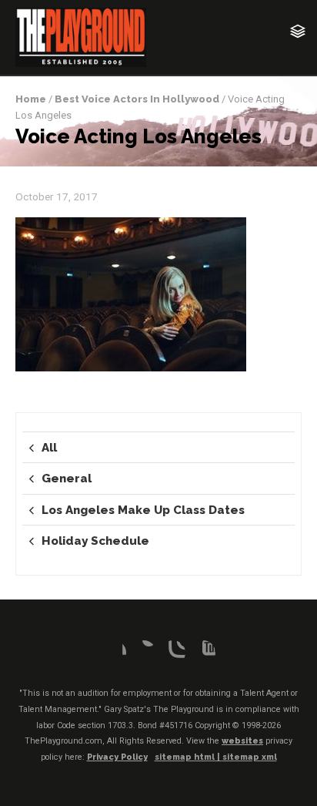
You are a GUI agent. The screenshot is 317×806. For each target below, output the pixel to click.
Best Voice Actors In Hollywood (137, 99)
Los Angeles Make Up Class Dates (143, 510)
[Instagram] (173, 652)
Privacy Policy (117, 757)
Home (30, 99)
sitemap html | (188, 757)
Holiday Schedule (95, 541)
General (67, 478)
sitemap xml (249, 757)
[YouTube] (203, 652)
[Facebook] (114, 652)
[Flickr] (144, 652)
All (49, 448)
